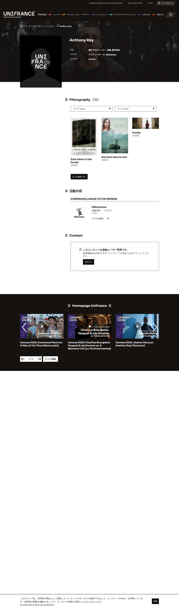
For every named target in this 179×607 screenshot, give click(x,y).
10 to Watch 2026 (135, 3)
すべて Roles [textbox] (123, 108)
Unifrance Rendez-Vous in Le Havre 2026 (105, 3)
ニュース (56, 14)
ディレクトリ (102, 14)
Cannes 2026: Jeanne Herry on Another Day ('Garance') (98, 344)
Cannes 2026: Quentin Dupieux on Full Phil (148, 344)
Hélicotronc (111, 54)
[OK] (155, 601)
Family (136, 132)
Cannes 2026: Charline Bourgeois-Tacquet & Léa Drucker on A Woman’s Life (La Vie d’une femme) (52, 345)
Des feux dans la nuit (114, 157)
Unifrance (146, 14)
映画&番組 (42, 14)
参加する (160, 14)
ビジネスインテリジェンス (125, 14)
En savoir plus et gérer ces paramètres (37, 604)
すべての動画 (50, 359)
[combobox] (92, 109)
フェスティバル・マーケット (78, 14)
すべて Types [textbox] (79, 108)
